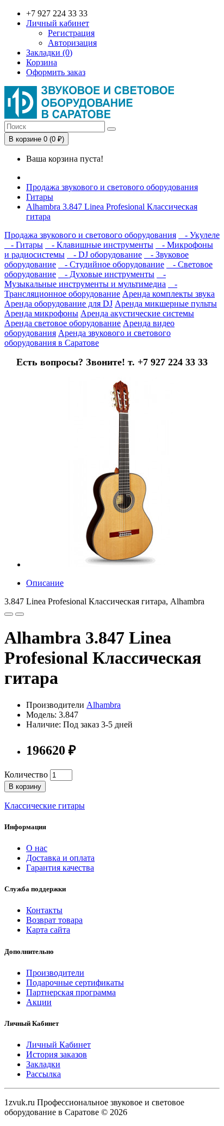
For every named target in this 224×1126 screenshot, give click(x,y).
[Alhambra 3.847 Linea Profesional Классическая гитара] (121, 564)
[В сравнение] (19, 614)
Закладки (43, 1064)
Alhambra (103, 704)
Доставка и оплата (60, 857)
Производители (55, 972)
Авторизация (72, 42)
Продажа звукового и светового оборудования (112, 187)
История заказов (56, 1054)
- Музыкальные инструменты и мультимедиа (85, 279)
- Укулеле (199, 235)
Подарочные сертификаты (75, 982)
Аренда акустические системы (137, 313)
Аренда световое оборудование (62, 323)
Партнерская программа (71, 992)
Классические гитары (44, 805)
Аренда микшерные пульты (166, 303)
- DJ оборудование (104, 254)
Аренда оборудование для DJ (58, 303)
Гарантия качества (60, 867)
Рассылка (43, 1074)
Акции (39, 1002)
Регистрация (71, 33)
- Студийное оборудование (111, 264)
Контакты (44, 910)
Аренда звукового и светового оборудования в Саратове (87, 337)
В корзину (25, 786)
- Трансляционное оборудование (90, 288)
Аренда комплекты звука (168, 293)
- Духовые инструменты (106, 274)
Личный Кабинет (58, 1044)
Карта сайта (48, 929)
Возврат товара (54, 920)
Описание (45, 583)
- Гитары (23, 244)
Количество (26, 774)
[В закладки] (8, 614)
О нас (36, 848)
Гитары (39, 196)
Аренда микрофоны (41, 313)
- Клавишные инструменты (99, 244)
